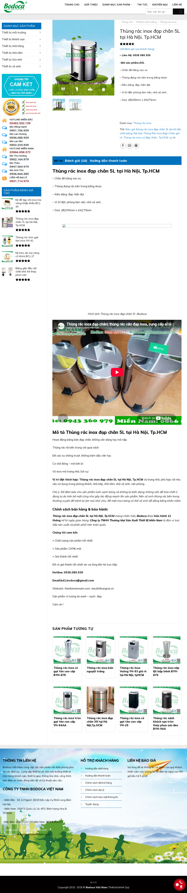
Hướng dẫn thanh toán (108, 161)
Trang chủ (71, 4)
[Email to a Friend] (129, 146)
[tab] (58, 161)
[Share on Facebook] (123, 146)
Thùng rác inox (168, 21)
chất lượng (126, 133)
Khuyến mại (160, 4)
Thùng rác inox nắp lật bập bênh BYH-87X (166, 671)
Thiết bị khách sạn (13, 39)
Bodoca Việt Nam (96, 887)
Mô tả (58, 160)
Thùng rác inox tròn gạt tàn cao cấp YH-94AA (67, 721)
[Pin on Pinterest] (136, 146)
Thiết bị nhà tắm (12, 52)
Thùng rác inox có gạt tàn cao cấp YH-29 (132, 721)
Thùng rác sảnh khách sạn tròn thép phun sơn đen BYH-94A (165, 723)
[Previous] (58, 57)
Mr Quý (125, 887)
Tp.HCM (163, 137)
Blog (93, 882)
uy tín (172, 137)
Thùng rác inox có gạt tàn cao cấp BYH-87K (66, 671)
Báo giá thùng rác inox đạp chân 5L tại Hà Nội (153, 129)
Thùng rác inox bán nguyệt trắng (100, 669)
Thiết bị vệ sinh (11, 66)
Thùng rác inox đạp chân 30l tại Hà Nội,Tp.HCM (100, 721)
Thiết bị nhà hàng (13, 46)
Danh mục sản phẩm (116, 4)
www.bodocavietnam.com (33, 834)
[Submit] (178, 11)
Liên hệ (177, 4)
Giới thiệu (91, 4)
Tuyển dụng (92, 804)
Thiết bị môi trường (14, 32)
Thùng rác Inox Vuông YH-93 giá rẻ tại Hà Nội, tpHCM (133, 671)
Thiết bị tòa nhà (12, 59)
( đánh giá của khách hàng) (137, 48)
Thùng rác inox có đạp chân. (140, 137)
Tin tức (142, 4)
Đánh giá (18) (76, 161)
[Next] (108, 57)
